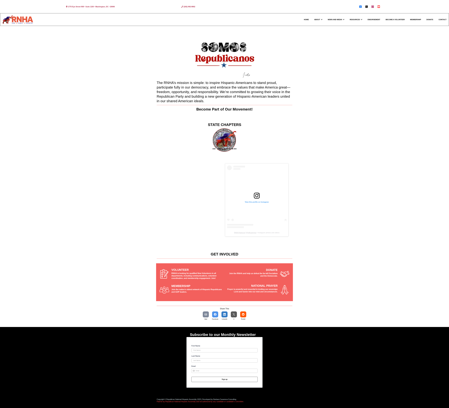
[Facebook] (360, 7)
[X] (367, 7)
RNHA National (239, 233)
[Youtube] (379, 7)
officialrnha (252, 233)
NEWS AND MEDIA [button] (335, 19)
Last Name (195, 356)
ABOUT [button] (317, 19)
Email (193, 366)
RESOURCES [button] (355, 19)
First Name (195, 346)
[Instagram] (373, 7)
